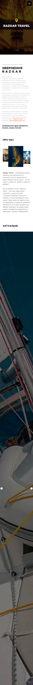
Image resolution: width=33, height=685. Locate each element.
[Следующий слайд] (31, 488)
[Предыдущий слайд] (1, 488)
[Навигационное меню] (29, 3)
